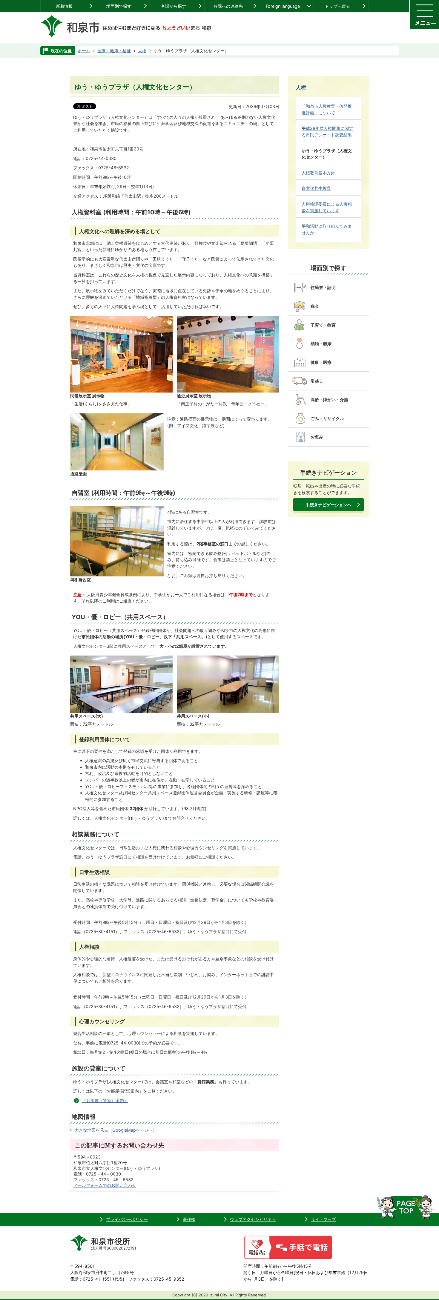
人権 (142, 50)
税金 (315, 306)
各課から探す (173, 6)
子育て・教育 (323, 324)
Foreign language (283, 6)
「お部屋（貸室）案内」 (105, 1100)
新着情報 (64, 6)
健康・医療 (321, 362)
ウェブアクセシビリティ (253, 1219)
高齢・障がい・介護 (329, 399)
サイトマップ (323, 1219)
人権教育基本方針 (318, 172)
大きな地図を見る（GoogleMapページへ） (116, 1130)
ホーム (84, 50)
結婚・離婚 (321, 343)
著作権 (189, 1219)
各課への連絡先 (228, 6)
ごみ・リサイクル (327, 418)
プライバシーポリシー (127, 1219)
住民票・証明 (323, 287)
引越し (317, 380)
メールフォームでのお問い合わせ (104, 1185)
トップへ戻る (337, 6)
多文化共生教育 (316, 188)
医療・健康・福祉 (114, 50)
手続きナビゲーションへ (328, 504)
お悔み (317, 436)
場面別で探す (118, 6)
